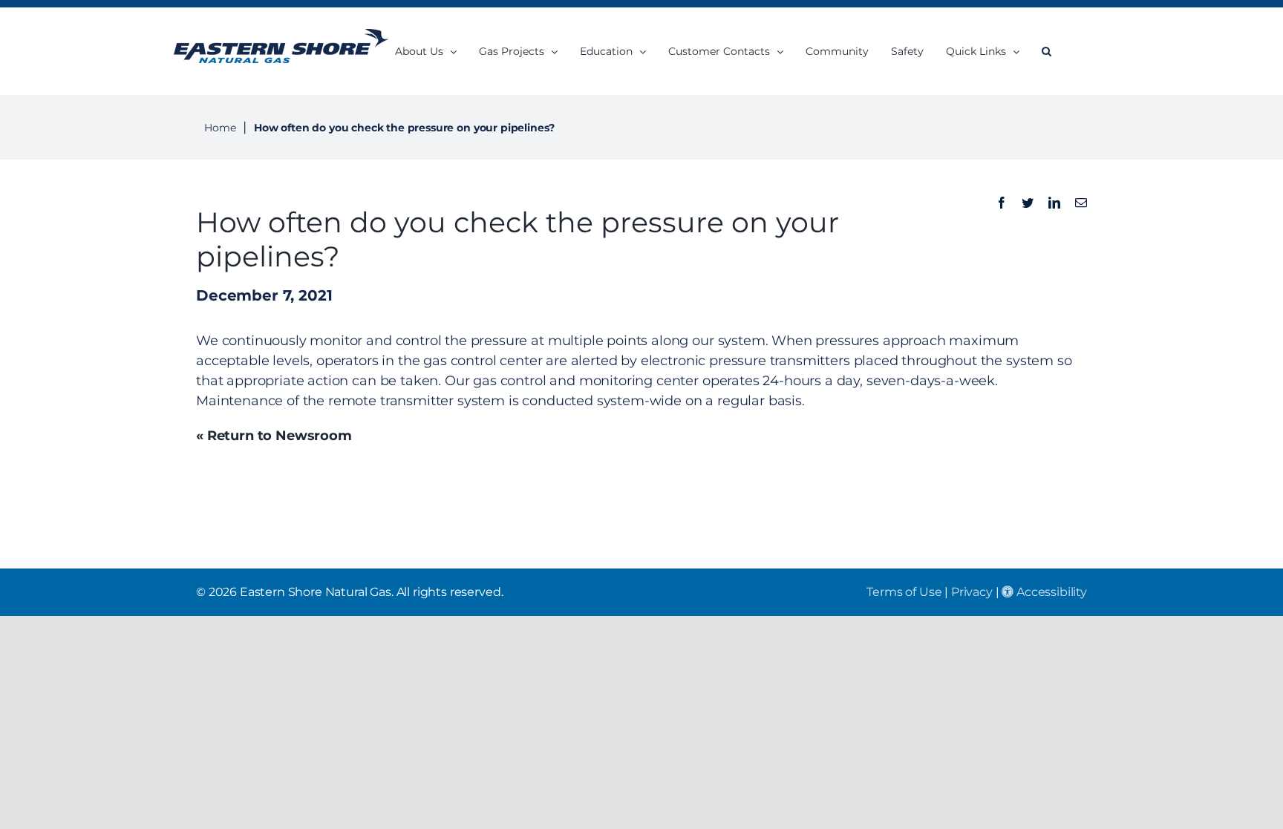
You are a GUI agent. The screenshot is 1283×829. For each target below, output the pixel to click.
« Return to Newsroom (274, 435)
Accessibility (1050, 592)
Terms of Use (903, 592)
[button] (1046, 51)
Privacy (972, 592)
